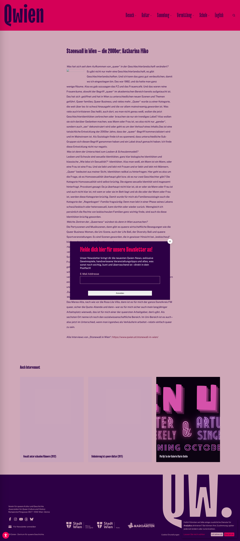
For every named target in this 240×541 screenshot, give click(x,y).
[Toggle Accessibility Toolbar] (5, 535)
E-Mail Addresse (89, 273)
